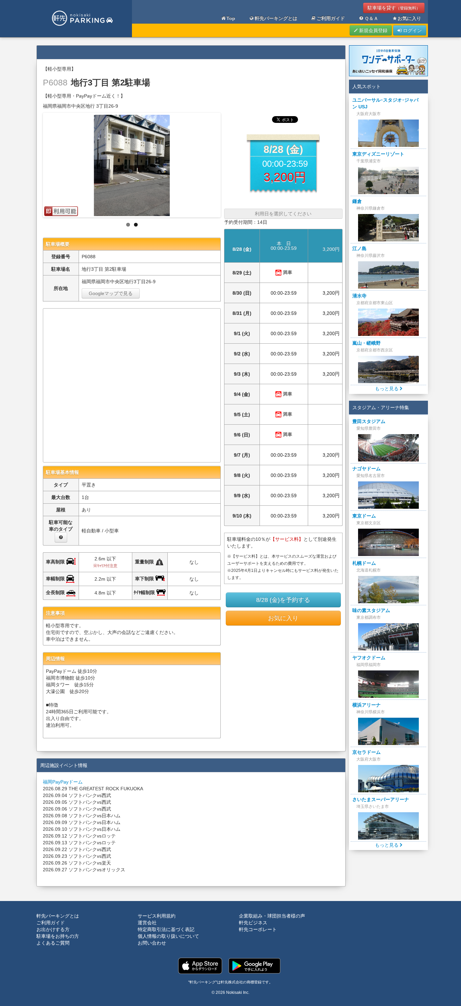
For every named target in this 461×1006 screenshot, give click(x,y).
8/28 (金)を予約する (283, 600)
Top (230, 18)
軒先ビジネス (253, 922)
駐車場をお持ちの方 (57, 936)
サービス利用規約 (156, 916)
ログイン (412, 30)
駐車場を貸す (394, 7)
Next (226, 163)
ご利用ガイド (331, 18)
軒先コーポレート (258, 929)
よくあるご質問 (53, 943)
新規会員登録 (372, 30)
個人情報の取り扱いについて (168, 936)
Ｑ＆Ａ (371, 18)
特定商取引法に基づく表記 (166, 929)
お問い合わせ (152, 943)
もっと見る (387, 388)
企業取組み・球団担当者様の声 (272, 916)
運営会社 (147, 922)
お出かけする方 (53, 929)
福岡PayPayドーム (63, 782)
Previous (37, 163)
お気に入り (409, 18)
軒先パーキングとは (276, 18)
